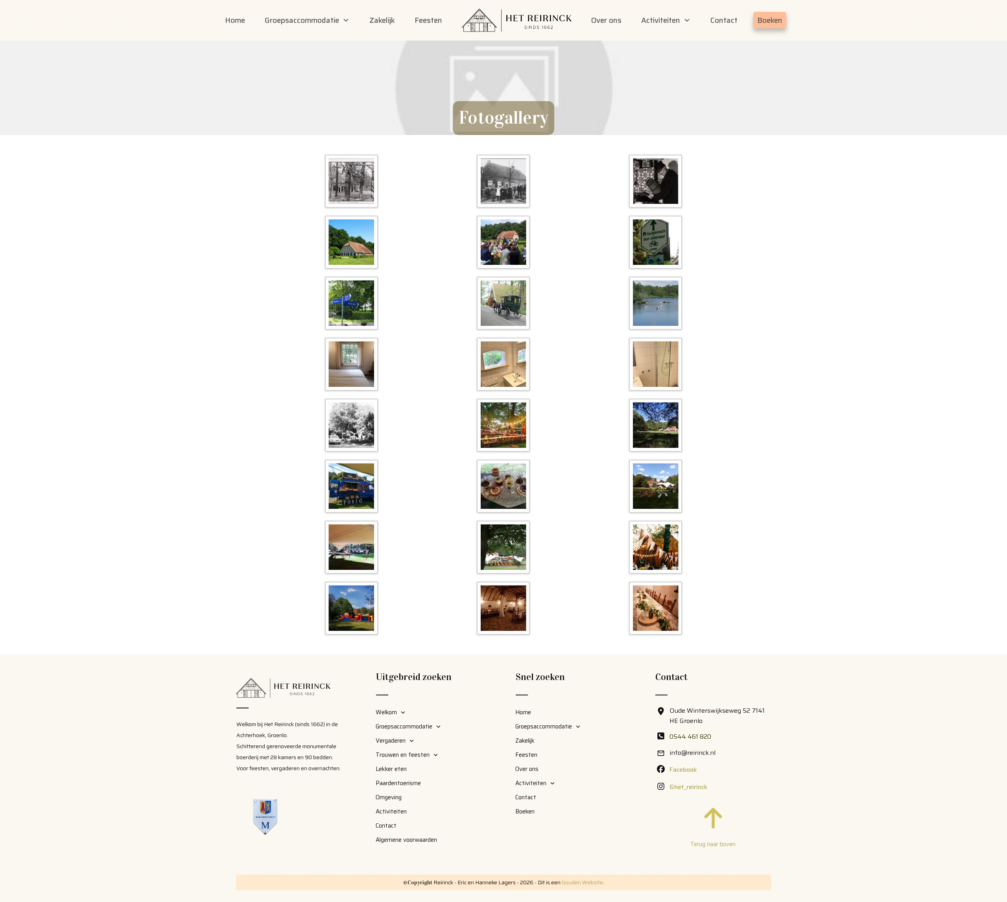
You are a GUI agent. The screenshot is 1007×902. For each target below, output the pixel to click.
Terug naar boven (713, 844)
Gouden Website (582, 882)
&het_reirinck (688, 787)
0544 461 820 (690, 736)
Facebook (683, 769)
